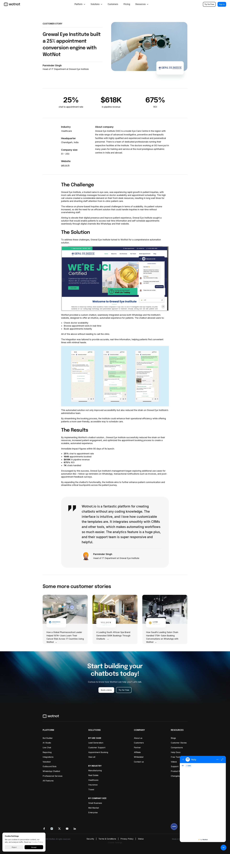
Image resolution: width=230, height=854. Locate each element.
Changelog (176, 776)
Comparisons (177, 747)
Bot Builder (48, 738)
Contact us (139, 762)
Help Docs (175, 752)
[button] (223, 847)
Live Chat (47, 747)
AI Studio (47, 743)
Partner (137, 747)
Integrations (48, 757)
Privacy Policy (127, 839)
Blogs (173, 738)
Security (90, 839)
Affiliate (137, 752)
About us (138, 738)
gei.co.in (65, 165)
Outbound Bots (49, 766)
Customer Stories (179, 743)
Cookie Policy (37, 842)
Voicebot (47, 762)
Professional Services (52, 776)
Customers (139, 743)
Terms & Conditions (107, 839)
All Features (48, 780)
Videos (174, 762)
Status (141, 839)
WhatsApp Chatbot (51, 771)
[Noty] (203, 799)
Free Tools (176, 757)
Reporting (47, 752)
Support (174, 766)
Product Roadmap (179, 771)
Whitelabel (138, 757)
